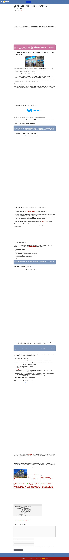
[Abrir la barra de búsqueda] (65, 2)
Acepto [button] (43, 558)
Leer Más (46, 558)
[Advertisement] (35, 18)
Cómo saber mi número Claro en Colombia (22, 520)
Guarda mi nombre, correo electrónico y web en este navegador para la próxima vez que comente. (34, 546)
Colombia (16, 518)
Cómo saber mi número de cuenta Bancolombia (23, 519)
